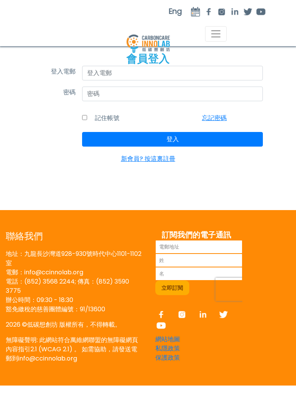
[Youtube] (261, 11)
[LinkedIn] (234, 11)
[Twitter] (248, 11)
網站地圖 (167, 339)
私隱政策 (167, 348)
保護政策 (167, 357)
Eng (175, 11)
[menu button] (216, 34)
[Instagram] (221, 11)
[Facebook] (165, 314)
